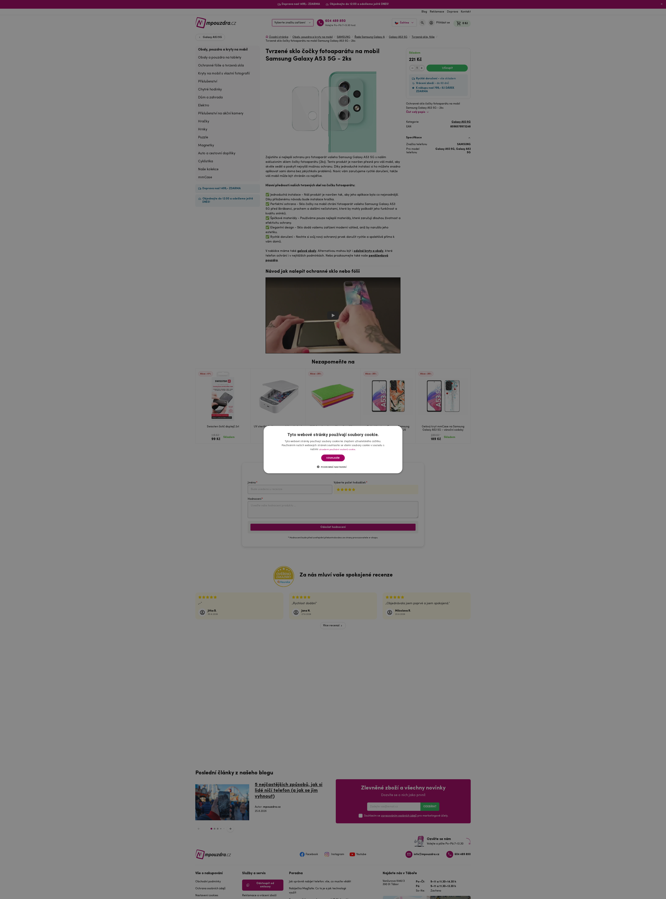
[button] (333, 467)
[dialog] (333, 449)
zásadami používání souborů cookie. (337, 449)
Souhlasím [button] (333, 457)
